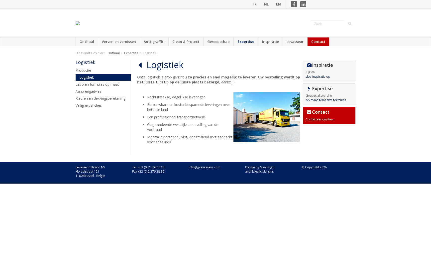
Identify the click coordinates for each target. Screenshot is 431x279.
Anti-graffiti (154, 41)
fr (255, 4)
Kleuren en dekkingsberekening (100, 98)
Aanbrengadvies (88, 91)
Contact (318, 41)
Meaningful (267, 167)
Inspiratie (270, 41)
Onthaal (87, 41)
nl (266, 4)
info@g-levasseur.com (204, 167)
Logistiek (85, 62)
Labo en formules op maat (97, 84)
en (278, 4)
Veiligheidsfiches (89, 105)
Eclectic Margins (262, 171)
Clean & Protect (186, 41)
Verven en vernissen (119, 41)
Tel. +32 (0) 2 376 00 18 (148, 167)
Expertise (245, 41)
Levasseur (295, 41)
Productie (83, 70)
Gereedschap (218, 41)
